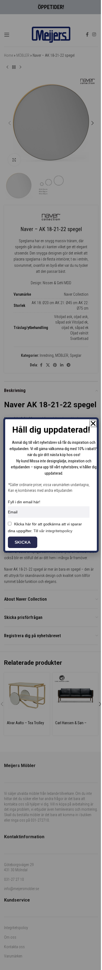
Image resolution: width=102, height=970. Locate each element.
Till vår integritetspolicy (52, 531)
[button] (93, 423)
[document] (51, 485)
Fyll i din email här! (24, 502)
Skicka (22, 542)
